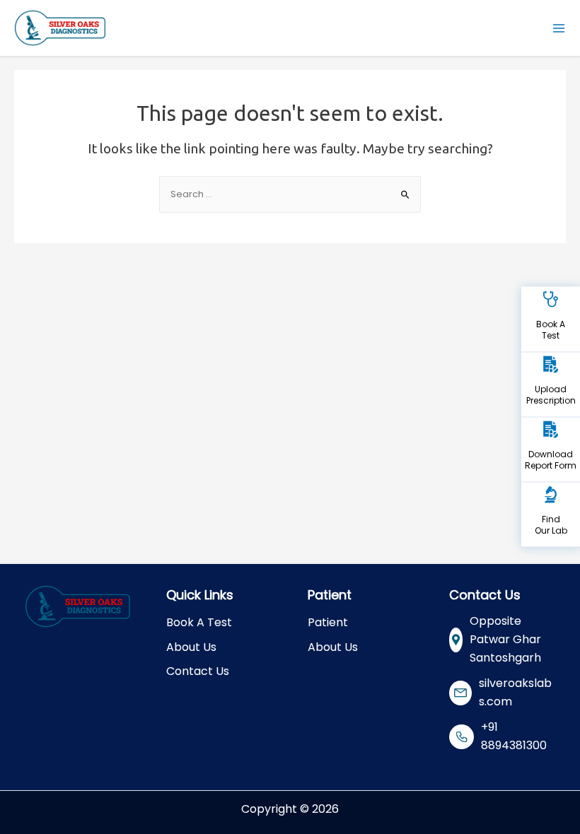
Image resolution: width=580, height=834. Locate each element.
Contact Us (197, 671)
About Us (191, 647)
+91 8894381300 (514, 736)
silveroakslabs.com (515, 692)
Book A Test (199, 622)
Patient (328, 622)
